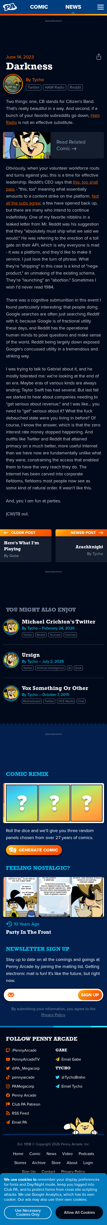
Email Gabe (71, 1059)
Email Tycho (71, 1086)
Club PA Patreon (26, 1104)
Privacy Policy (53, 1015)
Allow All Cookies (79, 1212)
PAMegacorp (23, 1086)
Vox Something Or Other (55, 688)
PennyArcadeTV (26, 1059)
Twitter (34, 87)
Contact (48, 1172)
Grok (78, 668)
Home (18, 1154)
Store (56, 1163)
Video (67, 1154)
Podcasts (86, 1154)
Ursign (31, 655)
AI (69, 668)
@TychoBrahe (73, 1077)
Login (88, 1163)
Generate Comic (38, 850)
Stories (20, 1163)
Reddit (75, 87)
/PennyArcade (24, 1050)
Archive (39, 1163)
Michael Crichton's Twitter (58, 622)
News (51, 1154)
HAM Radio (54, 87)
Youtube (55, 634)
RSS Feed (20, 1113)
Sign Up (29, 1172)
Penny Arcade (24, 1095)
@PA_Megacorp (26, 1068)
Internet (70, 634)
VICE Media (66, 701)
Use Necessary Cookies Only (28, 1212)
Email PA (19, 1122)
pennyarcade (23, 1077)
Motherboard (32, 701)
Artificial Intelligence (50, 668)
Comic (35, 1154)
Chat (81, 701)
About (72, 1163)
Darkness (29, 67)
